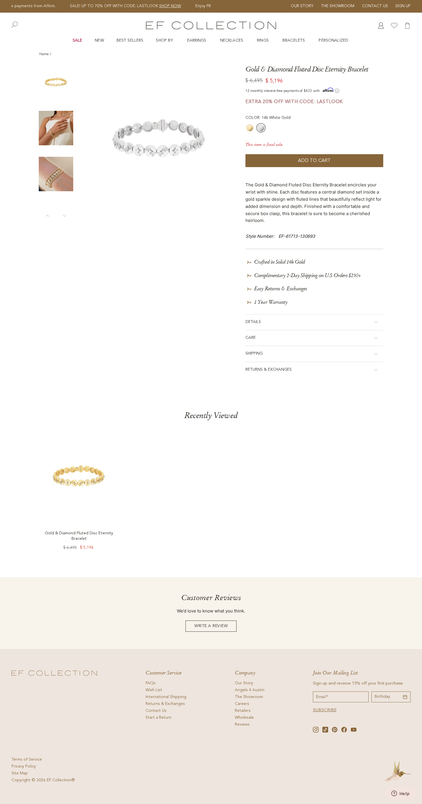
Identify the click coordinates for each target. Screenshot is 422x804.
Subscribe (324, 710)
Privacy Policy (23, 767)
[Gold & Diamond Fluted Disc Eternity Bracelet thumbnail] (56, 82)
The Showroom (337, 6)
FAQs (151, 683)
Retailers (243, 711)
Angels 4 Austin (249, 690)
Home (44, 54)
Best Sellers (130, 40)
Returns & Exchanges (165, 704)
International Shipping (166, 697)
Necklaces (232, 40)
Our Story (302, 6)
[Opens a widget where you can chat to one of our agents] (400, 794)
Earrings (197, 40)
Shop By (165, 40)
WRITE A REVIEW (211, 626)
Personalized (334, 40)
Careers (242, 704)
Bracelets (294, 40)
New (99, 40)
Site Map (19, 774)
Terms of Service (26, 760)
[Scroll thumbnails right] (64, 214)
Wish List (154, 690)
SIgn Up (403, 6)
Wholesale (244, 718)
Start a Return (158, 718)
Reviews (242, 725)
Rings (263, 40)
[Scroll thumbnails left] (47, 214)
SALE (77, 40)
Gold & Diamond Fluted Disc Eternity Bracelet (79, 536)
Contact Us (375, 6)
